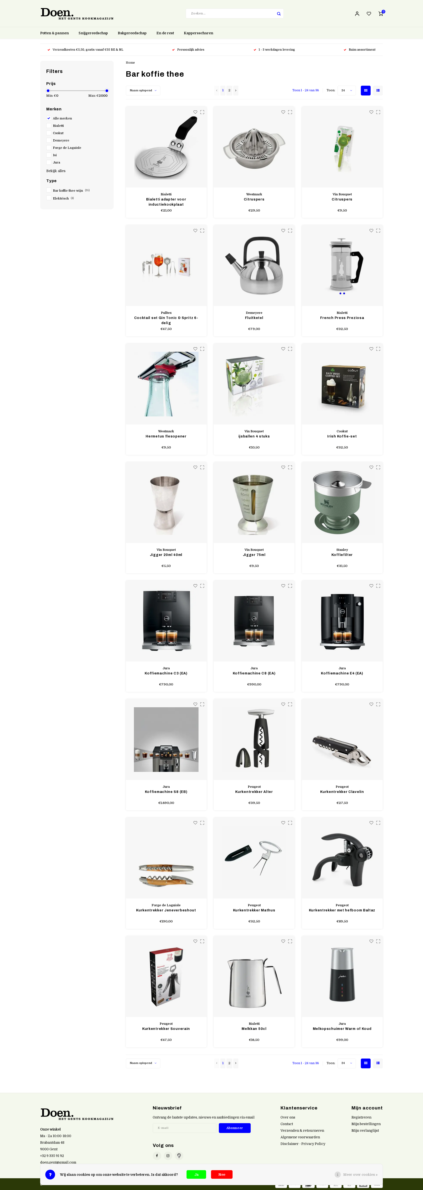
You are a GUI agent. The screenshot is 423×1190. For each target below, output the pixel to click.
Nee (221, 1175)
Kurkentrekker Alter (254, 792)
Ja (196, 1175)
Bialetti (58, 126)
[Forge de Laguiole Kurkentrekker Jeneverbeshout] (166, 858)
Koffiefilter (342, 555)
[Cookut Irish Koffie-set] (342, 384)
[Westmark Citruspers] (254, 147)
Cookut (58, 133)
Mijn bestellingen (366, 1124)
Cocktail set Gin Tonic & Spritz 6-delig (166, 320)
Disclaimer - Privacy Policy (303, 1144)
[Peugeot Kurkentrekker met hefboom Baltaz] (342, 858)
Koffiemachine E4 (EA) (342, 673)
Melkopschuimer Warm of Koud (342, 1029)
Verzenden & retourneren (302, 1130)
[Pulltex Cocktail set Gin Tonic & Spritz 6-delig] (166, 265)
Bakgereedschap (132, 33)
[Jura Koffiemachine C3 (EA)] (166, 621)
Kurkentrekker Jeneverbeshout (166, 910)
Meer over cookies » (360, 1175)
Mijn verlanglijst (365, 1130)
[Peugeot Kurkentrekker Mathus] (254, 858)
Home (130, 62)
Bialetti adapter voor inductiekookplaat (166, 202)
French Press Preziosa (342, 318)
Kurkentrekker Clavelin (342, 792)
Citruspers (254, 199)
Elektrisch (63, 198)
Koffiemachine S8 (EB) (166, 792)
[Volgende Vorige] (235, 90)
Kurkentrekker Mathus (254, 910)
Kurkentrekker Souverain (166, 1029)
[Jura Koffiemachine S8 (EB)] (166, 739)
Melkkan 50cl (254, 1029)
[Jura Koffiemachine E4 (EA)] (342, 621)
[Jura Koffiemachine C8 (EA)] (254, 621)
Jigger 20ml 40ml (166, 555)
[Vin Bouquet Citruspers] (342, 147)
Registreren (361, 1117)
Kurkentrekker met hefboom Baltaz (342, 910)
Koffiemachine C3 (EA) (166, 673)
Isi (55, 155)
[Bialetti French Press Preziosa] (342, 265)
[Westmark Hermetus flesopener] (166, 384)
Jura (56, 162)
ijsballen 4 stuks (254, 436)
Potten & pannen (54, 33)
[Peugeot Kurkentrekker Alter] (254, 739)
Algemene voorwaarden (300, 1137)
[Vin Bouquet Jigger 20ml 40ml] (166, 502)
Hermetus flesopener (166, 436)
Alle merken (62, 118)
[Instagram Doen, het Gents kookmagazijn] (168, 1156)
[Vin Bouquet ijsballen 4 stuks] (254, 384)
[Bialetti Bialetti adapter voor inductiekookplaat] (166, 147)
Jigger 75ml (254, 555)
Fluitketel (254, 318)
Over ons (288, 1117)
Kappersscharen (198, 33)
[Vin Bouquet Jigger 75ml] (254, 502)
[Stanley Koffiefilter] (342, 502)
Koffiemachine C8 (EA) (254, 673)
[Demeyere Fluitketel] (254, 265)
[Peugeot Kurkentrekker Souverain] (166, 976)
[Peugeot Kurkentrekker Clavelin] (342, 739)
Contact (287, 1124)
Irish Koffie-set (342, 436)
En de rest (165, 33)
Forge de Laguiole (67, 148)
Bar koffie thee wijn (71, 190)
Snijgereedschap (93, 33)
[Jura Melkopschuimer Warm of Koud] (342, 976)
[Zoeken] (279, 13)
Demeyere (61, 140)
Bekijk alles (56, 171)
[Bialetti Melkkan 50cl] (254, 976)
